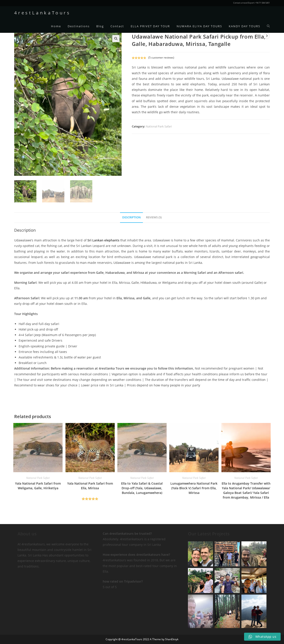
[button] (115, 38)
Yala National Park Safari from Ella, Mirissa (90, 485)
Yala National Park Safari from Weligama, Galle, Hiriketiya (38, 485)
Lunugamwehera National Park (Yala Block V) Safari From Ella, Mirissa (193, 488)
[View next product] (267, 36)
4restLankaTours (42, 13)
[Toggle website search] (268, 26)
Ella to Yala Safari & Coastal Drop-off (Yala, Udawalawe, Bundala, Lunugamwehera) (142, 488)
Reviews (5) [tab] (154, 217)
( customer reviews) (161, 57)
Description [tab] (131, 217)
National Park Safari (159, 126)
